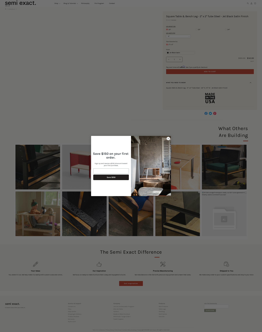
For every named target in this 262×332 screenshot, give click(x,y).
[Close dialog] (168, 138)
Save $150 (111, 177)
